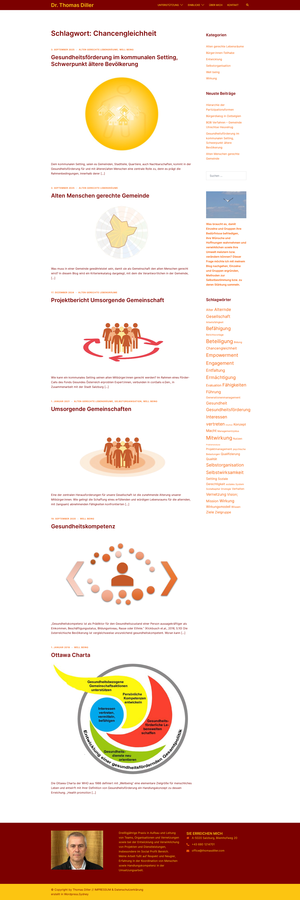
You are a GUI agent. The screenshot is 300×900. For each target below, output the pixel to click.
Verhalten (238, 488)
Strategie (226, 489)
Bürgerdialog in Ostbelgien (223, 116)
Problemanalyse (213, 445)
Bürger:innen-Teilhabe (220, 53)
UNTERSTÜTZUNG (168, 4)
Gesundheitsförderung (228, 409)
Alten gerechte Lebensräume (98, 49)
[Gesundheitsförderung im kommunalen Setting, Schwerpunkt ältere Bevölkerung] (122, 114)
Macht (211, 430)
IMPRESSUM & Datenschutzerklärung (119, 889)
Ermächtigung (221, 377)
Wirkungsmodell (218, 507)
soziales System (235, 484)
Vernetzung (216, 494)
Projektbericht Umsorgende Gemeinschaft (107, 300)
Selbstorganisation (128, 401)
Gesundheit (216, 403)
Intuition (229, 425)
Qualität (211, 459)
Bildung (238, 342)
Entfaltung (215, 370)
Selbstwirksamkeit (225, 472)
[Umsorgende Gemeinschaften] (122, 452)
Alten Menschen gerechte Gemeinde (100, 195)
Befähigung (218, 328)
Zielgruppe (223, 512)
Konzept (240, 424)
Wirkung (211, 78)
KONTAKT (233, 4)
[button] (247, 5)
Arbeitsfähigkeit (214, 322)
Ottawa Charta (70, 655)
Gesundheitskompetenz (83, 526)
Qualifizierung (230, 454)
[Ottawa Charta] (122, 719)
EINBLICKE (194, 4)
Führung (213, 391)
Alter (209, 310)
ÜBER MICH (215, 4)
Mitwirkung (219, 438)
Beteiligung (219, 341)
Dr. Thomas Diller (72, 5)
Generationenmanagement (223, 397)
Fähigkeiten (234, 385)
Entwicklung (214, 59)
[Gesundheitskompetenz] (122, 575)
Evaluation (214, 385)
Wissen (235, 507)
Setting (211, 479)
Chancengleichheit (221, 348)
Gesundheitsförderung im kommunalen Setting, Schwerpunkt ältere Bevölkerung (114, 60)
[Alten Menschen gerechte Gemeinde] (122, 232)
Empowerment (222, 355)
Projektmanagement (219, 449)
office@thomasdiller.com (208, 850)
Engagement (220, 363)
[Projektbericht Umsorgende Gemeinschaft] (122, 339)
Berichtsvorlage (215, 334)
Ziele (210, 512)
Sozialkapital (213, 489)
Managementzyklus (228, 431)
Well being (126, 49)
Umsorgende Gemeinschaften (91, 409)
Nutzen (237, 438)
